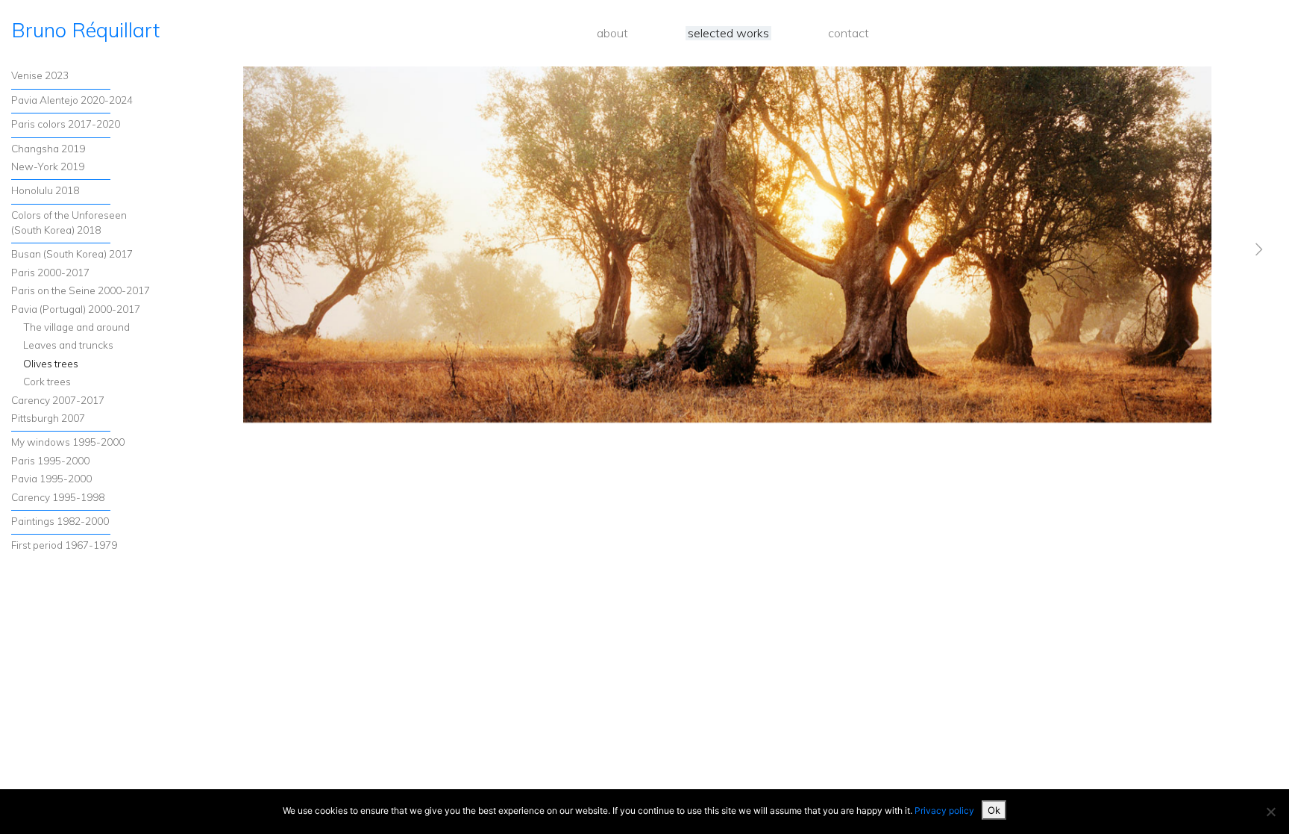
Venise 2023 (40, 75)
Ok (994, 810)
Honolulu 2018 (45, 190)
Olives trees (50, 363)
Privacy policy (944, 810)
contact (848, 33)
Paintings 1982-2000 (60, 520)
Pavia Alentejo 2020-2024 (72, 99)
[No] (1270, 811)
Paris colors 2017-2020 (65, 123)
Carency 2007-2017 (57, 399)
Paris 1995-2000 (50, 460)
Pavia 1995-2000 (51, 478)
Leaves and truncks (68, 344)
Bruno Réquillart (85, 30)
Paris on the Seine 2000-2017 (80, 290)
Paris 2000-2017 (50, 272)
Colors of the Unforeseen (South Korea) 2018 (69, 222)
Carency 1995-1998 (57, 497)
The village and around (76, 326)
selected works (728, 33)
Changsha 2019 (48, 148)
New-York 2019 (47, 166)
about (612, 33)
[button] (1186, 525)
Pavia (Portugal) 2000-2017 (75, 308)
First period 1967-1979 (64, 544)
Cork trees (47, 381)
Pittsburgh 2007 (48, 417)
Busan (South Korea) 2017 (72, 253)
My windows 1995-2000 (68, 441)
